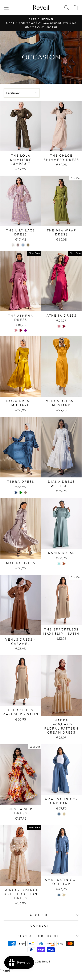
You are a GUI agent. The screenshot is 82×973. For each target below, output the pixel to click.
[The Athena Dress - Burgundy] (20, 330)
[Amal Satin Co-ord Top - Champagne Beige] (63, 894)
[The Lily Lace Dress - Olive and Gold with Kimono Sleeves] (27, 245)
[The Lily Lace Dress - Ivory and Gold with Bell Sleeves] (13, 245)
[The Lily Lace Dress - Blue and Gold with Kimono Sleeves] (23, 245)
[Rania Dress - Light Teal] (59, 563)
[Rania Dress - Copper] (63, 563)
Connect (40, 925)
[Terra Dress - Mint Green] (20, 492)
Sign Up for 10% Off (40, 936)
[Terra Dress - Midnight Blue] (15, 492)
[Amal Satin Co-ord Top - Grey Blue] (59, 894)
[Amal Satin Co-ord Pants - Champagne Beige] (63, 814)
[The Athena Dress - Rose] (15, 330)
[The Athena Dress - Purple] (25, 330)
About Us (40, 915)
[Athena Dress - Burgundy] (63, 326)
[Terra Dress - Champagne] (25, 492)
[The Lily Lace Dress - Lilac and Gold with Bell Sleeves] (18, 245)
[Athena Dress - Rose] (59, 326)
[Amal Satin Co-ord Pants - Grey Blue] (59, 814)
